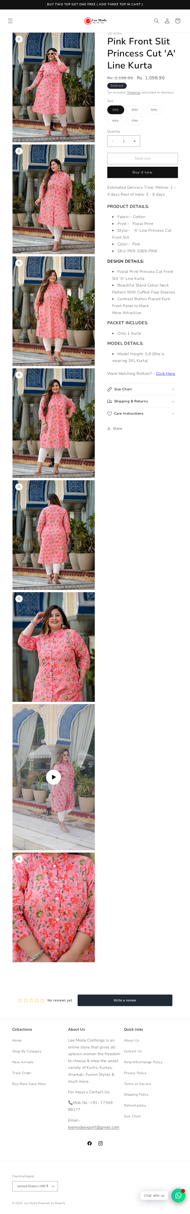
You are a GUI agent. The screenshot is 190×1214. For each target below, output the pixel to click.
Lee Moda (30, 1203)
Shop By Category (27, 1051)
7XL (137, 121)
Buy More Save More (29, 1084)
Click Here (165, 373)
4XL (137, 110)
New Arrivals (23, 1062)
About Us (131, 1040)
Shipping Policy (136, 1094)
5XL (157, 110)
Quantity (113, 131)
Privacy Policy (135, 1073)
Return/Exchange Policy (143, 1062)
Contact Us (133, 1051)
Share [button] (117, 428)
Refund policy (135, 1105)
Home (17, 1040)
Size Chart (132, 1116)
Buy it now (143, 172)
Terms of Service (137, 1084)
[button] (10, 20)
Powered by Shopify (51, 1203)
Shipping (133, 92)
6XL (118, 121)
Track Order (22, 1073)
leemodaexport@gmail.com (94, 1127)
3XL (118, 110)
